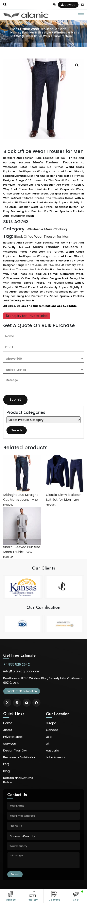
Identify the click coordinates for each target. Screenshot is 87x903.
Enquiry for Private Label (28, 316)
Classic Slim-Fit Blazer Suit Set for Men (63, 497)
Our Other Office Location (21, 691)
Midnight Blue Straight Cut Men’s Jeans (20, 497)
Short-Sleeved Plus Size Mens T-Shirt (21, 549)
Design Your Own (15, 750)
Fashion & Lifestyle (36, 32)
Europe (51, 723)
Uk (47, 743)
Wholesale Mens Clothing (47, 229)
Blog (6, 771)
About (8, 730)
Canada (52, 730)
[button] (77, 65)
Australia (52, 750)
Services (9, 743)
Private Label (12, 737)
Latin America (56, 757)
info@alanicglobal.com (21, 671)
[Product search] (4, 4)
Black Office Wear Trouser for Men (41, 236)
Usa (49, 737)
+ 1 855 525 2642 (16, 664)
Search (16, 430)
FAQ (6, 764)
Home (14, 32)
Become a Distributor (19, 757)
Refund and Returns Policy (18, 780)
